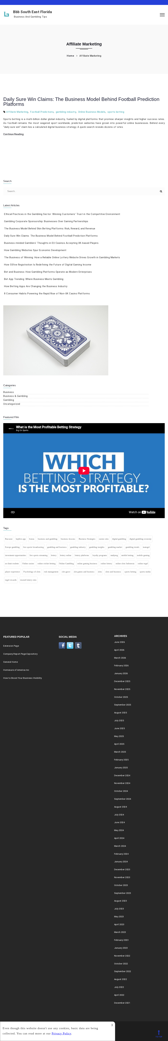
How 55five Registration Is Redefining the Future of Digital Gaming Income (47, 264)
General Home (10, 662)
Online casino (28, 563)
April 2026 (119, 650)
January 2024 (121, 861)
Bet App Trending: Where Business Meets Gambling (33, 279)
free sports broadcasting (33, 547)
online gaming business (87, 563)
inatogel (146, 547)
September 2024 (122, 799)
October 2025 (121, 697)
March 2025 (120, 752)
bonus (31, 539)
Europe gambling (12, 547)
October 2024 (121, 791)
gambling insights (97, 547)
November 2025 (122, 689)
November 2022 (122, 956)
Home (70, 55)
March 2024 (120, 846)
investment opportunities (15, 555)
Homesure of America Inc (16, 670)
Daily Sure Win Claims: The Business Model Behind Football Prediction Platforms (81, 101)
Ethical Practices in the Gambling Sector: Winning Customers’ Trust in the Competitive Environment (62, 214)
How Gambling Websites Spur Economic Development (35, 250)
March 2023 (120, 932)
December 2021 (122, 1003)
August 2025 (120, 712)
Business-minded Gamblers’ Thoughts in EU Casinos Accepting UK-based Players (51, 243)
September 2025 (122, 705)
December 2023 (122, 869)
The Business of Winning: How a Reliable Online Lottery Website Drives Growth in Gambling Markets (62, 257)
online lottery (106, 563)
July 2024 (119, 814)
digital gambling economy (141, 539)
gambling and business (57, 547)
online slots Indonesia (125, 563)
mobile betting (127, 555)
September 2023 (122, 893)
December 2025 (122, 681)
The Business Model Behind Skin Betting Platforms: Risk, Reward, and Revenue (49, 228)
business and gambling (47, 539)
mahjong (114, 555)
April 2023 (119, 924)
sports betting (115, 111)
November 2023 (122, 877)
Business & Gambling (15, 396)
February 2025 (121, 759)
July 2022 (119, 987)
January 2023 (121, 948)
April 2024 (119, 838)
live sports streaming (39, 555)
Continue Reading (13, 134)
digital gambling (119, 539)
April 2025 (119, 744)
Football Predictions (42, 111)
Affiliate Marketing (17, 111)
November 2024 (122, 783)
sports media (145, 572)
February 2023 (121, 940)
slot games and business (84, 572)
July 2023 (119, 908)
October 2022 (121, 963)
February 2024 (121, 854)
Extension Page (11, 646)
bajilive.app (21, 539)
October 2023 (121, 885)
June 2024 (119, 822)
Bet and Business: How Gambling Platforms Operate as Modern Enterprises (48, 271)
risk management (51, 572)
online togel (143, 563)
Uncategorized (11, 403)
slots (100, 572)
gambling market (115, 547)
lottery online (65, 555)
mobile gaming (143, 555)
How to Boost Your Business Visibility (22, 678)
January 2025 (121, 767)
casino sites (104, 539)
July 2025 (119, 720)
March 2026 (120, 658)
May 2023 (119, 916)
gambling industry (66, 111)
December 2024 (122, 775)
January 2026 (121, 673)
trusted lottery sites (28, 580)
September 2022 (122, 971)
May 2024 (119, 830)
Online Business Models (91, 111)
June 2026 (119, 642)
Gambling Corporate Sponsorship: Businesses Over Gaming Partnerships (46, 221)
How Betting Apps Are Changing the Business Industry (35, 286)
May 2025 (119, 736)
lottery (54, 555)
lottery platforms (82, 555)
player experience (12, 572)
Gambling (8, 400)
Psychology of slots (32, 572)
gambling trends (132, 547)
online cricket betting (46, 563)
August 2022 (120, 979)
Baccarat (8, 539)
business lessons (68, 539)
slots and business (113, 572)
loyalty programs (100, 555)
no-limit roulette (12, 563)
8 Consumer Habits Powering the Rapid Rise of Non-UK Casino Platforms (47, 293)
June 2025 (119, 728)
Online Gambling (66, 563)
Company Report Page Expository (20, 654)
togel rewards (11, 580)
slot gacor (66, 572)
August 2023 (120, 901)
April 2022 (119, 995)
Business (8, 392)
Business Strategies (87, 539)
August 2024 (120, 807)
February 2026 (121, 665)
